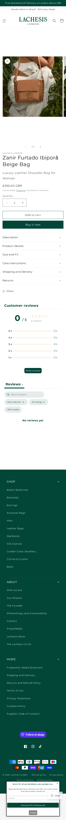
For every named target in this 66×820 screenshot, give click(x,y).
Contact (12, 621)
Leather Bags (15, 528)
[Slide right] (40, 147)
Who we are (14, 590)
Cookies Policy (16, 706)
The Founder (15, 605)
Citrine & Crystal (17, 559)
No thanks (33, 813)
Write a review (33, 370)
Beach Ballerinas (17, 489)
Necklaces (13, 536)
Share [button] (10, 291)
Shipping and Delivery (21, 675)
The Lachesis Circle (19, 644)
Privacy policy (56, 775)
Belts (10, 566)
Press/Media (14, 628)
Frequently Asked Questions (25, 667)
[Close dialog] (57, 783)
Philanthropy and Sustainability (27, 613)
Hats (10, 520)
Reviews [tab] (14, 384)
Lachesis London (19, 775)
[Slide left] (25, 147)
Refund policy (39, 775)
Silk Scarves (14, 543)
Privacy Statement (19, 698)
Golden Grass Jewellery (21, 551)
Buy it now (33, 224)
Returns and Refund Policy (24, 682)
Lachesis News (16, 636)
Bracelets (13, 497)
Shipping (20, 190)
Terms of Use (15, 690)
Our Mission (14, 598)
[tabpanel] (33, 424)
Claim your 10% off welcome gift (33, 805)
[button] (4, 21)
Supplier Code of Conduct (23, 713)
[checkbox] (13, 410)
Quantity (8, 196)
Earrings (12, 505)
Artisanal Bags (16, 512)
